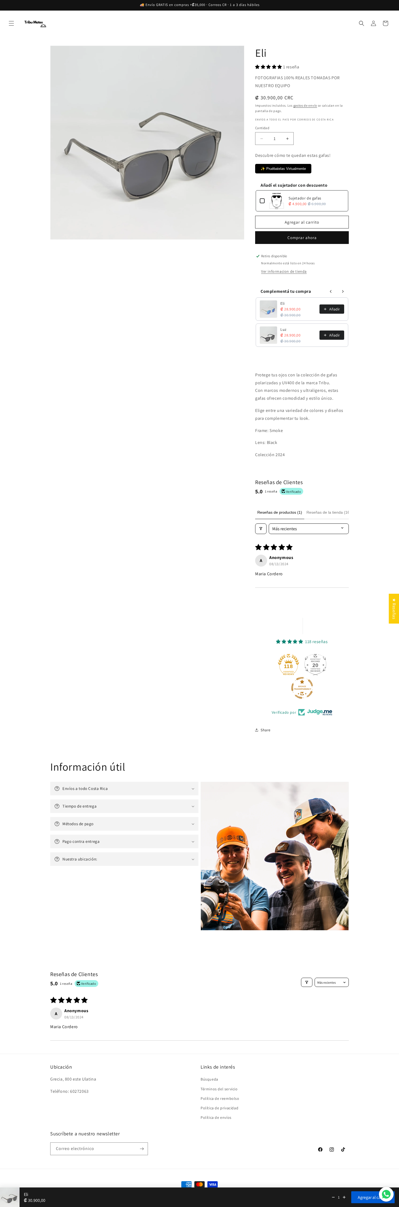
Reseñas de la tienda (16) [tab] (328, 512)
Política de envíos (216, 1117)
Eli (282, 303)
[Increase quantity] (344, 1197)
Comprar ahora (302, 237)
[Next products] (343, 291)
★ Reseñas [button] (394, 608)
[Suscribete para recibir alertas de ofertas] (142, 1148)
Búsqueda (209, 1079)
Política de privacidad (219, 1108)
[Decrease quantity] (333, 1197)
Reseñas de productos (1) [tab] (279, 512)
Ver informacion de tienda (284, 271)
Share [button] (266, 730)
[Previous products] (331, 291)
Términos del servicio (219, 1089)
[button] (11, 23)
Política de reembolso (220, 1098)
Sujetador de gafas (305, 198)
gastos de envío (305, 105)
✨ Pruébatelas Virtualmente (283, 169)
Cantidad (262, 128)
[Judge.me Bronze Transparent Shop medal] (302, 688)
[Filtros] (261, 528)
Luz (283, 329)
